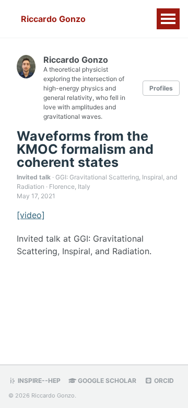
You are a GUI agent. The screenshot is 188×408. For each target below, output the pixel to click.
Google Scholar (106, 380)
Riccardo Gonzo (53, 19)
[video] (31, 215)
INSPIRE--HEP (38, 380)
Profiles (161, 88)
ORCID (163, 380)
